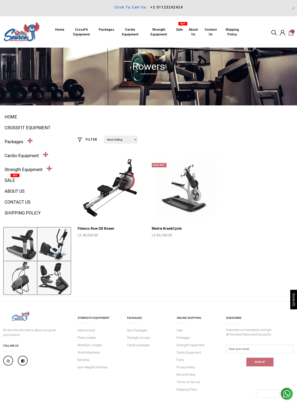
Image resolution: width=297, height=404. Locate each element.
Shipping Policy (232, 32)
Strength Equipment (158, 32)
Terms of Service (188, 382)
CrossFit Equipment (81, 32)
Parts (180, 360)
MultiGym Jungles (90, 345)
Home (59, 30)
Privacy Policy (186, 367)
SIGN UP (260, 362)
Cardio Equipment (130, 32)
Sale (179, 28)
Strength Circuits (138, 337)
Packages (106, 30)
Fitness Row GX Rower (96, 228)
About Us (193, 32)
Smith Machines (89, 352)
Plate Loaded (87, 337)
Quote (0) (293, 299)
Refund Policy (186, 374)
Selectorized (86, 330)
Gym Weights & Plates (93, 367)
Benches (84, 360)
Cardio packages (138, 345)
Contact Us (211, 32)
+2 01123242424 (166, 7)
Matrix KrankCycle (167, 228)
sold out (158, 165)
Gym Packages (137, 330)
